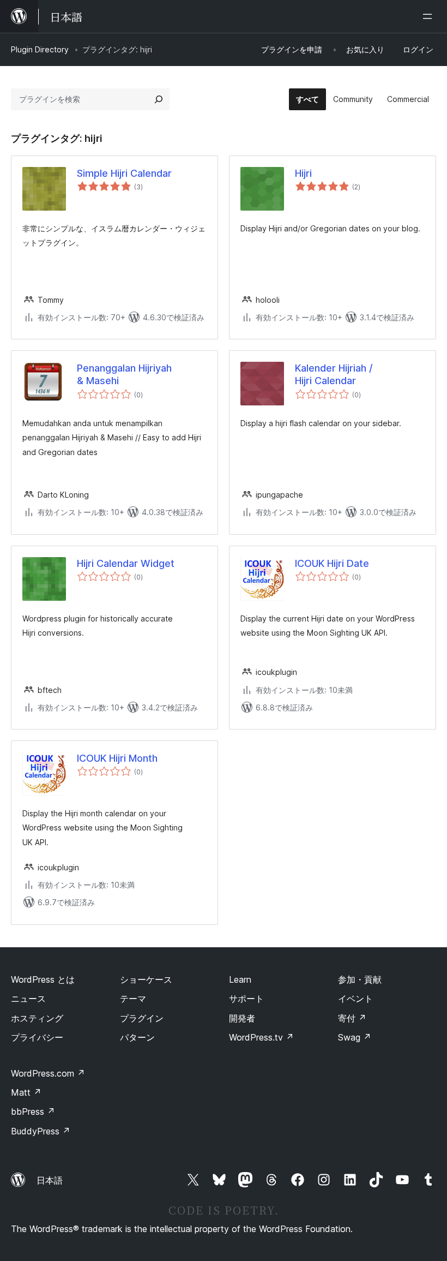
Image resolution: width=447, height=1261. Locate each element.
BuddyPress (40, 1131)
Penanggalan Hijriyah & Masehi (124, 374)
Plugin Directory (40, 49)
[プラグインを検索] (159, 99)
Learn (240, 979)
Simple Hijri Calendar (124, 173)
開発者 (242, 1018)
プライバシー (37, 1037)
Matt (26, 1092)
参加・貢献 (360, 979)
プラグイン (142, 1018)
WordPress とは (43, 979)
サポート (246, 998)
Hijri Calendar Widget (125, 563)
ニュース (28, 998)
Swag (354, 1037)
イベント (355, 998)
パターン (137, 1037)
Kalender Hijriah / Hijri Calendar (334, 374)
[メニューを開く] (429, 16)
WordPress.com (48, 1073)
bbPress (33, 1111)
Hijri (303, 173)
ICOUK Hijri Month (117, 758)
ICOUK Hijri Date (332, 563)
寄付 (352, 1018)
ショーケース (146, 979)
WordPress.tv (261, 1037)
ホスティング (37, 1018)
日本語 (50, 1180)
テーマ (133, 998)
